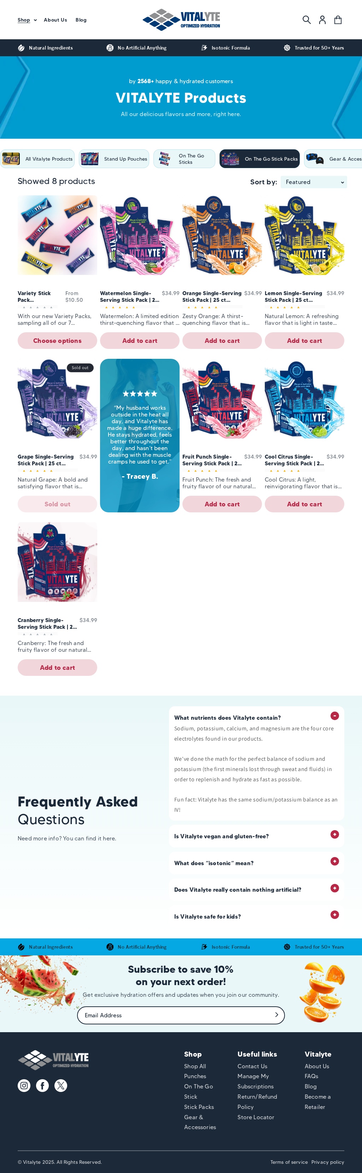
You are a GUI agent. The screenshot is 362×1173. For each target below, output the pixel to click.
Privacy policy (327, 1162)
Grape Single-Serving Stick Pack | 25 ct (46, 460)
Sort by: (263, 182)
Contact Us (252, 1066)
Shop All (195, 1066)
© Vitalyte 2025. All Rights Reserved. (60, 1162)
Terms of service (289, 1162)
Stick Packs (199, 1107)
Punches (195, 1076)
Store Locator (256, 1117)
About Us (317, 1066)
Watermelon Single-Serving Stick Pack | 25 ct (129, 296)
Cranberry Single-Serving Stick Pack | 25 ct (47, 623)
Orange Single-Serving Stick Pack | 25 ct (211, 296)
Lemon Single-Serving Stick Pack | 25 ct (293, 296)
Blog (311, 1086)
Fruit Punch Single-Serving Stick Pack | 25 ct (211, 460)
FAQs (312, 1076)
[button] (26, 19)
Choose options (57, 341)
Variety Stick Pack (34, 296)
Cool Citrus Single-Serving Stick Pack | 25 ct (294, 460)
